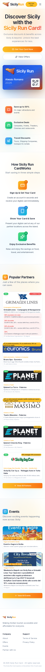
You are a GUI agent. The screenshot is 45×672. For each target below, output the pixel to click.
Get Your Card (31, 4)
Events (5, 646)
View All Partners (24, 486)
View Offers (24, 57)
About (5, 638)
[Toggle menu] (40, 4)
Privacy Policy (29, 642)
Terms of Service (30, 638)
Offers (5, 642)
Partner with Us (9, 650)
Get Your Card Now (24, 49)
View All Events (24, 595)
